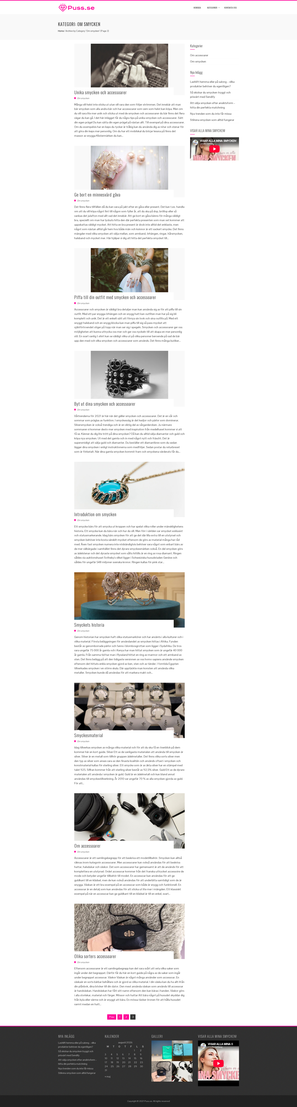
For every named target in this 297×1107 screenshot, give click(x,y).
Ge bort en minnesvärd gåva (97, 194)
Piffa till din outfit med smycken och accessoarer (115, 297)
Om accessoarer (87, 845)
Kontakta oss (230, 7)
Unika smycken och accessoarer (100, 92)
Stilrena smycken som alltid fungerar (212, 120)
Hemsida (197, 7)
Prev (111, 1017)
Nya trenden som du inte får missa (210, 113)
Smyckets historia (89, 625)
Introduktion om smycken (95, 514)
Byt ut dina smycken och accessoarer (105, 404)
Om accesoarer (199, 55)
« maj (107, 1076)
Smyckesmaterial (88, 735)
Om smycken (83, 98)
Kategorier (212, 7)
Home (61, 30)
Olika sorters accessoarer (95, 956)
